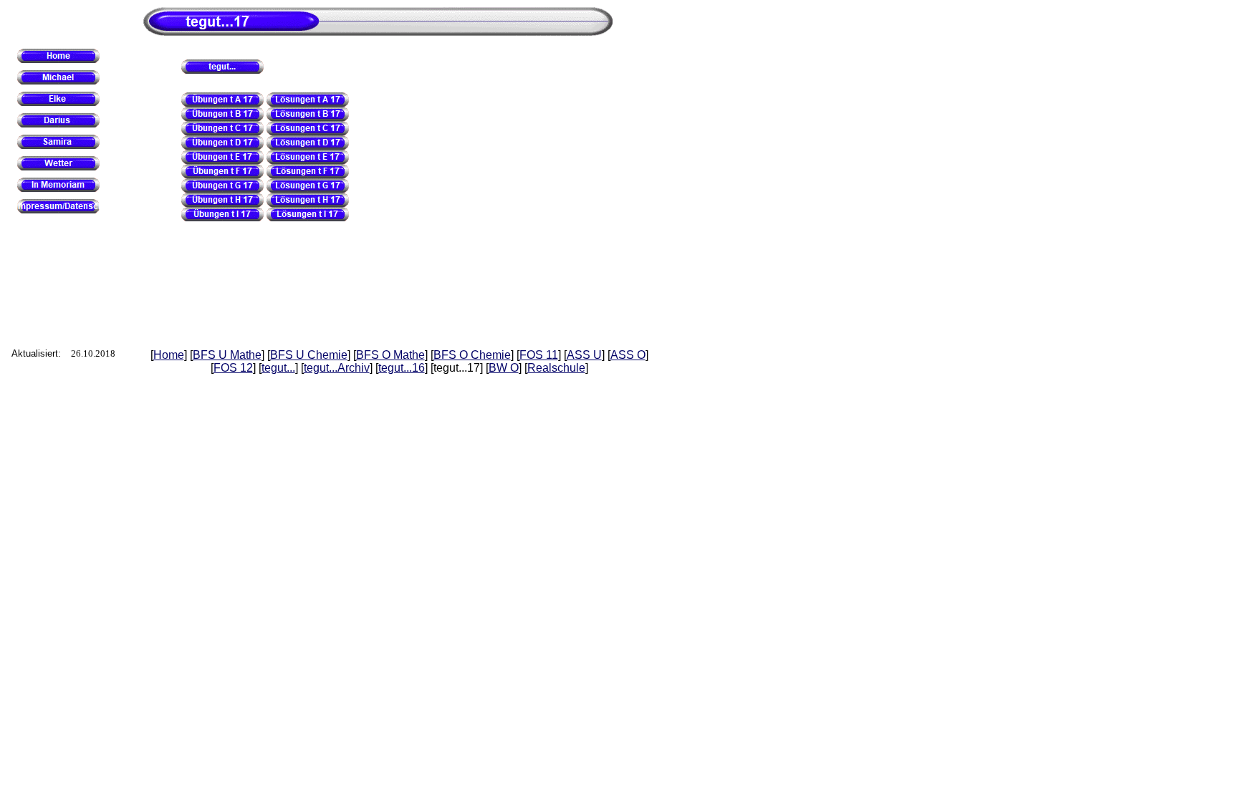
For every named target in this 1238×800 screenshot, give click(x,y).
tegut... (278, 368)
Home (168, 355)
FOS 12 (233, 368)
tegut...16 (401, 368)
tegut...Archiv (337, 368)
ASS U (584, 355)
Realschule (556, 368)
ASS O (628, 355)
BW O (504, 368)
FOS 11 (538, 355)
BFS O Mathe (390, 355)
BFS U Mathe (227, 355)
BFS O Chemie (472, 355)
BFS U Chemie (308, 355)
